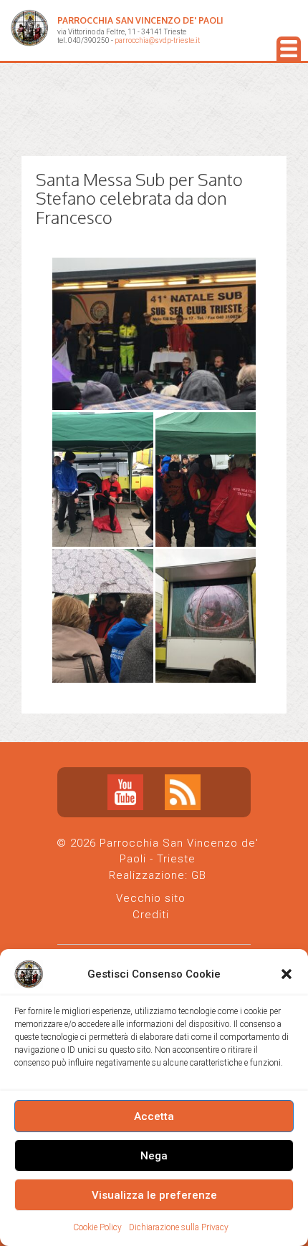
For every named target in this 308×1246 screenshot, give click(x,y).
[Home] (29, 30)
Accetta (154, 1116)
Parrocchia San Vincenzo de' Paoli (140, 20)
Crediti (151, 914)
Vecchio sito (151, 898)
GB (198, 875)
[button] (286, 974)
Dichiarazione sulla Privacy (178, 1227)
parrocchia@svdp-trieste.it (157, 40)
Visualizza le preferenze (154, 1195)
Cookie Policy (97, 1227)
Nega (154, 1155)
